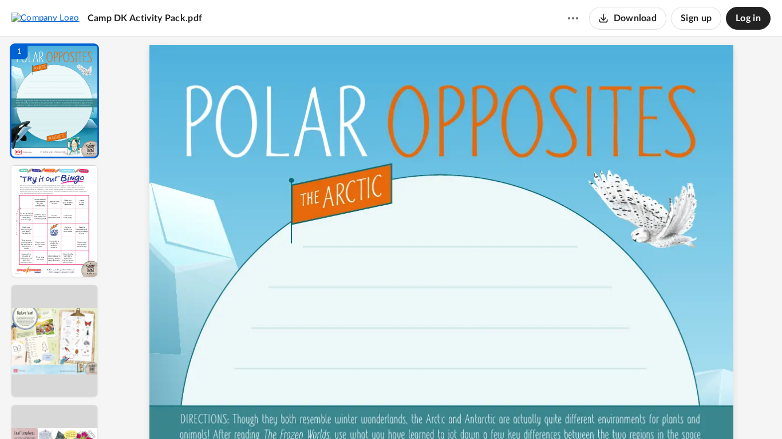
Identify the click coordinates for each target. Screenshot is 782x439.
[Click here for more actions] (573, 18)
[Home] (45, 17)
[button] (54, 101)
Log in (748, 18)
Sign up (696, 18)
